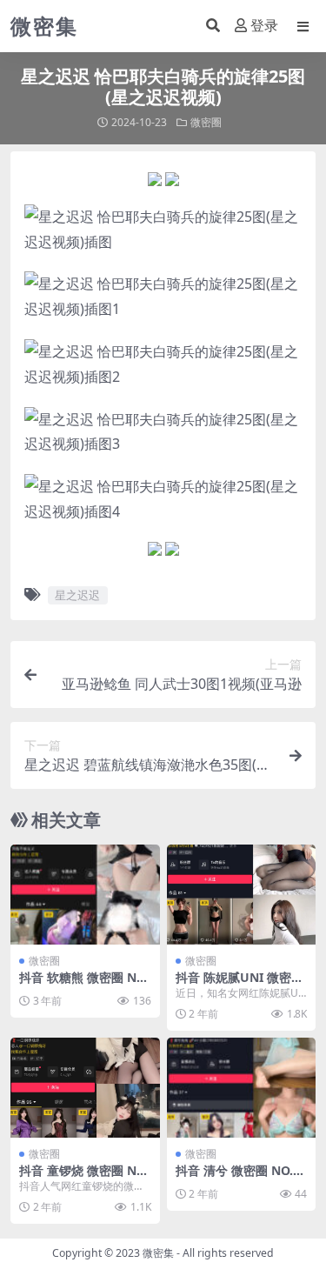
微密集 (158, 1253)
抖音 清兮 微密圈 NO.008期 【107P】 (241, 1177)
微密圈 (206, 122)
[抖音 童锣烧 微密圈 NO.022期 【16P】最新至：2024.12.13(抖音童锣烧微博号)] (85, 1087)
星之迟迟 (77, 595)
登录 (264, 25)
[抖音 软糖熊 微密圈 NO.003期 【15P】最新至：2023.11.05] (85, 894)
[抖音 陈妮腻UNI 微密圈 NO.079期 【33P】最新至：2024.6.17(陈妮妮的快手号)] (241, 894)
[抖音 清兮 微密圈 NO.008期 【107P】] (241, 1087)
